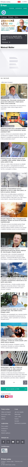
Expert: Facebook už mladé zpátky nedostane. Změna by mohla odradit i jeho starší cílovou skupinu (14, 340)
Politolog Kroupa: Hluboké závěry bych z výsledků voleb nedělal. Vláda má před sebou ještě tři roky (13, 160)
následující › (25, 382)
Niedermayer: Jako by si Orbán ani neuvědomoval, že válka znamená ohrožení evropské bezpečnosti (11, 369)
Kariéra (17, 419)
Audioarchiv (18, 8)
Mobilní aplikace (5, 433)
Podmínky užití (18, 461)
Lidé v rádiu (18, 416)
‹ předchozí (3, 382)
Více (17, 17)
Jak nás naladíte (19, 412)
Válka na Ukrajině (6, 412)
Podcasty (4, 431)
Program (11, 8)
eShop (3, 419)
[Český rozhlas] (5, 2)
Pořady (10, 17)
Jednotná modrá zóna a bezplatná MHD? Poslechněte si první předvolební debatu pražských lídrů (13, 130)
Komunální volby (6, 414)
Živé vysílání (4, 426)
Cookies (3, 461)
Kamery (25, 8)
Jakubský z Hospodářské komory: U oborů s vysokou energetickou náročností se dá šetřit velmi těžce (14, 280)
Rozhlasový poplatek (20, 423)
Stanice (3, 416)
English (3, 463)
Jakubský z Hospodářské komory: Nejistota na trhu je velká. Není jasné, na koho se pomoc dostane (13, 190)
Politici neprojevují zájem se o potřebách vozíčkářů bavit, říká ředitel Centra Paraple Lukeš (13, 310)
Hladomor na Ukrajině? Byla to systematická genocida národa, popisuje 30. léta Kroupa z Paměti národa (13, 250)
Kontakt (17, 421)
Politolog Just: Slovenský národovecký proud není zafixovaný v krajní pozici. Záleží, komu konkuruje (13, 101)
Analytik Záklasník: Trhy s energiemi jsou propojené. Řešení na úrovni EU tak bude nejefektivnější (13, 220)
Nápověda (17, 414)
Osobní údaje (10, 461)
